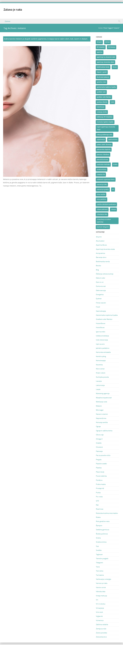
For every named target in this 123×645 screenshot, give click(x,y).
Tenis (98, 567)
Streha (98, 538)
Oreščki (98, 443)
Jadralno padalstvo (102, 348)
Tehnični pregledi (102, 558)
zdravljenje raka (102, 214)
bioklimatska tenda (103, 67)
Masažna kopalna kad (104, 398)
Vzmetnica (99, 620)
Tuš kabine (100, 575)
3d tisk (107, 42)
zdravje (113, 209)
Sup (97, 546)
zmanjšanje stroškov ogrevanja (104, 221)
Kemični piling (101, 356)
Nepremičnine (101, 418)
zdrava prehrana (102, 209)
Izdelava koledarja (102, 336)
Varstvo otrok (101, 587)
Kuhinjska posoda (102, 377)
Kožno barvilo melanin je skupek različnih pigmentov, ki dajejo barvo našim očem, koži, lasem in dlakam (45, 39)
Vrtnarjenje (100, 608)
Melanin (99, 406)
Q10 (97, 501)
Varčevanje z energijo (103, 579)
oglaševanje (101, 139)
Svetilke (98, 550)
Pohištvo (99, 480)
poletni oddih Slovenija (104, 144)
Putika (98, 492)
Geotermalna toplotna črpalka (107, 315)
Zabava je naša (13, 9)
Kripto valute (100, 373)
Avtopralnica (100, 253)
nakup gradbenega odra (104, 134)
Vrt (97, 600)
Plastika (98, 468)
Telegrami (99, 563)
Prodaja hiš (100, 488)
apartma (99, 52)
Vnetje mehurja (101, 596)
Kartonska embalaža (103, 352)
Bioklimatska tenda (103, 261)
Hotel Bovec (100, 327)
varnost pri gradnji (103, 189)
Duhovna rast (101, 286)
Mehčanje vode (101, 402)
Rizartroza (99, 509)
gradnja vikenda (102, 102)
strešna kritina (101, 169)
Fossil (98, 307)
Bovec (115, 67)
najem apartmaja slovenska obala (106, 128)
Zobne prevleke (101, 633)
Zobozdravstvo (101, 637)
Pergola (98, 459)
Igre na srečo (100, 332)
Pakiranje (99, 451)
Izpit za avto (100, 344)
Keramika (99, 365)
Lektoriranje (100, 385)
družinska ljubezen (103, 77)
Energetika (100, 294)
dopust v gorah (102, 72)
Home (100, 28)
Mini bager (100, 410)
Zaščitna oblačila (102, 624)
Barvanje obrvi (101, 257)
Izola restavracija (102, 340)
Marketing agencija (102, 393)
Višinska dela (100, 591)
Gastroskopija (101, 311)
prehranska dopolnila (104, 149)
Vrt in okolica (100, 604)
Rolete (98, 517)
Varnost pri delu (101, 583)
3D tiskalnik (101, 47)
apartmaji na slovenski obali (106, 57)
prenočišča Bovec (102, 159)
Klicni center (100, 369)
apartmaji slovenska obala (105, 62)
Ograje (98, 426)
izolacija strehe (102, 112)
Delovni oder (100, 278)
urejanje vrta (101, 174)
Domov (7, 21)
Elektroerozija (101, 290)
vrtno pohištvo (101, 199)
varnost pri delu (102, 184)
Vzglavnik (99, 616)
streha (115, 164)
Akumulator (100, 241)
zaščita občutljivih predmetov (106, 204)
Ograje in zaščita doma (104, 431)
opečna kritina (112, 139)
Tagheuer (99, 554)
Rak (97, 505)
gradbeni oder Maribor (104, 97)
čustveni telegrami (103, 227)
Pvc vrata (99, 497)
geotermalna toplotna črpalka (106, 87)
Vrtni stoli (99, 612)
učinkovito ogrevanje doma (105, 179)
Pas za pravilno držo (103, 455)
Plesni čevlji (100, 472)
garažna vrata (101, 82)
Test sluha (99, 571)
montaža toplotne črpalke (105, 122)
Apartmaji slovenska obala (105, 249)
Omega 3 (99, 439)
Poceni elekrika (101, 476)
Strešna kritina (101, 542)
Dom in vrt (100, 282)
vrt (113, 189)
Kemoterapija (101, 360)
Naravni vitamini (102, 414)
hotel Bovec (100, 107)
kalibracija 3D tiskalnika (104, 117)
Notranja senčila (102, 422)
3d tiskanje (111, 47)
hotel (112, 102)
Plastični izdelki (101, 464)
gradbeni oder (101, 92)
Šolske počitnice (102, 534)
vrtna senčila (101, 194)
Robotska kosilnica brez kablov (107, 513)
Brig (97, 270)
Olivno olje (100, 435)
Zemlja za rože (101, 629)
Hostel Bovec (100, 323)
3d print (99, 42)
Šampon (99, 525)
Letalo (98, 389)
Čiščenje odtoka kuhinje (104, 274)
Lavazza (99, 381)
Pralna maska (101, 484)
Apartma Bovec (101, 245)
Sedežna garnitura (102, 530)
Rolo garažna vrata (102, 521)
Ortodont (99, 447)
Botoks (98, 266)
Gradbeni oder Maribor (104, 319)
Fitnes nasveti (101, 303)
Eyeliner (99, 298)
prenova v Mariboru (103, 154)
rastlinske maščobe (103, 164)
